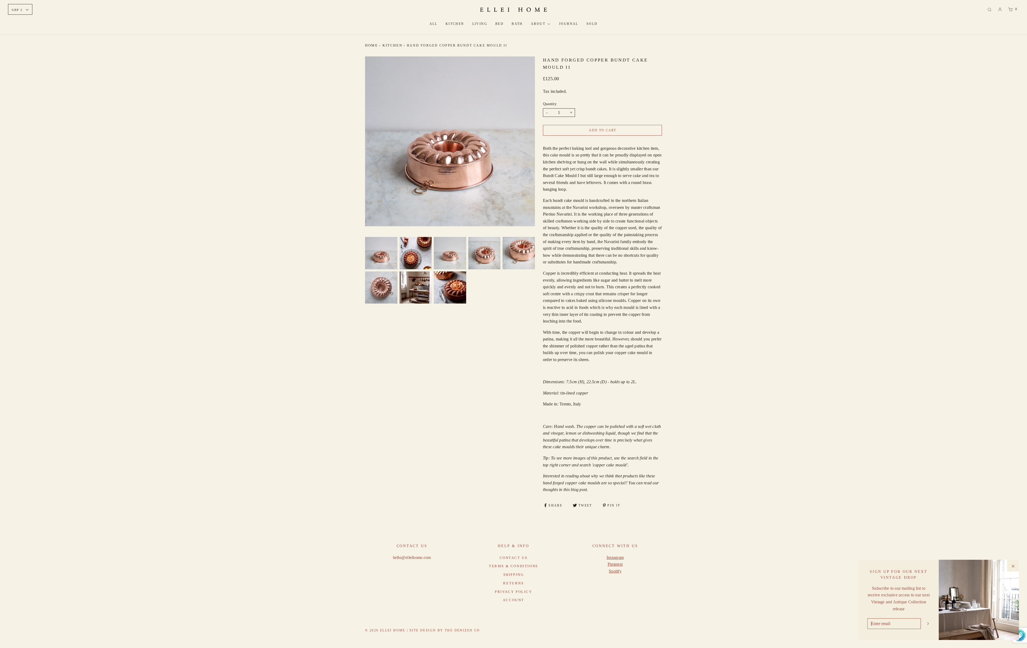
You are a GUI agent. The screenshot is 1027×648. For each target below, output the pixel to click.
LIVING (479, 24)
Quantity (550, 104)
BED (499, 24)
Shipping (513, 575)
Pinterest (615, 564)
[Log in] (1000, 9)
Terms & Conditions (513, 566)
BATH (517, 24)
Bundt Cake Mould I (561, 175)
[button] (381, 253)
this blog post (575, 489)
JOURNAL (568, 24)
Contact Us (514, 558)
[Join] (928, 623)
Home (371, 45)
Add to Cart (602, 130)
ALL (434, 24)
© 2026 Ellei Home (386, 630)
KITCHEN (455, 24)
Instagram (615, 557)
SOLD (592, 24)
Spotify (615, 571)
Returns (513, 583)
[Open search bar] (990, 9)
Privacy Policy (513, 592)
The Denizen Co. (463, 630)
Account (513, 600)
